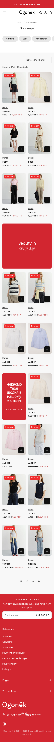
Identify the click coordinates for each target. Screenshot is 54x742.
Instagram (7, 669)
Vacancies (7, 647)
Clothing (10, 38)
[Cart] (50, 12)
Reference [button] (8, 629)
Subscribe (42, 615)
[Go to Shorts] (14, 87)
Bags (25, 38)
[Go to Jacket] (40, 87)
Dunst (5, 107)
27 (39, 580)
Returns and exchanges (14, 658)
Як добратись (14, 409)
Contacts (7, 641)
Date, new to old (36, 59)
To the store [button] (9, 691)
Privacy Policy (9, 663)
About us (7, 636)
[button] (4, 13)
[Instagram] (4, 724)
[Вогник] (14, 705)
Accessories (41, 38)
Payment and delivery (13, 652)
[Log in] (45, 12)
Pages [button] (5, 680)
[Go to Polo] (14, 138)
